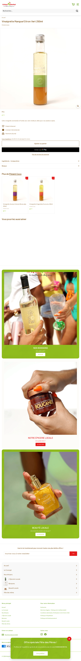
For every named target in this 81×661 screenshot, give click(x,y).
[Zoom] (78, 106)
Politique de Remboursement (48, 618)
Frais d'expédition (6, 139)
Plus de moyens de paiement (40, 154)
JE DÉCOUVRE (40, 534)
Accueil (3, 17)
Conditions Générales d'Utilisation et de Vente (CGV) (55, 613)
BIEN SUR (40, 354)
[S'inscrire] (73, 553)
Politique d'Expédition (46, 615)
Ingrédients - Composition (10, 161)
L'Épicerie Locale (6, 615)
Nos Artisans (5, 613)
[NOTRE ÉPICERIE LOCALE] (40, 398)
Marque (4, 166)
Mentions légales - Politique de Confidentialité (53, 610)
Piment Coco (5, 25)
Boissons (4, 618)
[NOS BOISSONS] (40, 308)
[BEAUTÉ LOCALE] (40, 488)
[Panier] (73, 4)
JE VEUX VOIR (40, 444)
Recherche (43, 607)
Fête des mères (6, 624)
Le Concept (5, 610)
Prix (3, 112)
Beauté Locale (5, 621)
